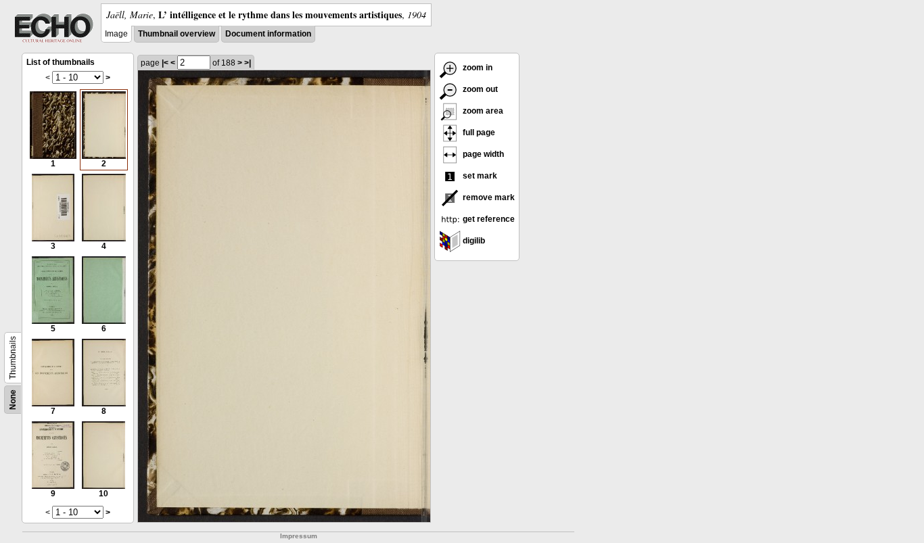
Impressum (298, 536)
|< (165, 63)
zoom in (476, 67)
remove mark (488, 197)
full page (478, 132)
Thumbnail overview (176, 34)
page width (482, 154)
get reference (488, 219)
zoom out (479, 89)
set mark (479, 176)
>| (247, 63)
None (13, 399)
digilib (473, 240)
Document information (268, 34)
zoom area (482, 111)
